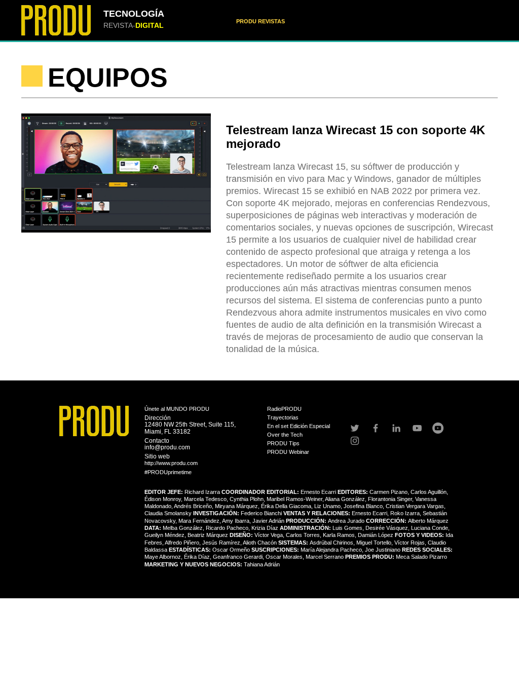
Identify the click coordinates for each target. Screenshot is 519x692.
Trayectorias (283, 417)
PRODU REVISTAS (260, 21)
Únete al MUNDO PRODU (176, 409)
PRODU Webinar (288, 452)
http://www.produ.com (171, 463)
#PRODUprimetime (168, 472)
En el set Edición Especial (298, 426)
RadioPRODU (284, 409)
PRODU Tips (283, 443)
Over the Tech (285, 435)
